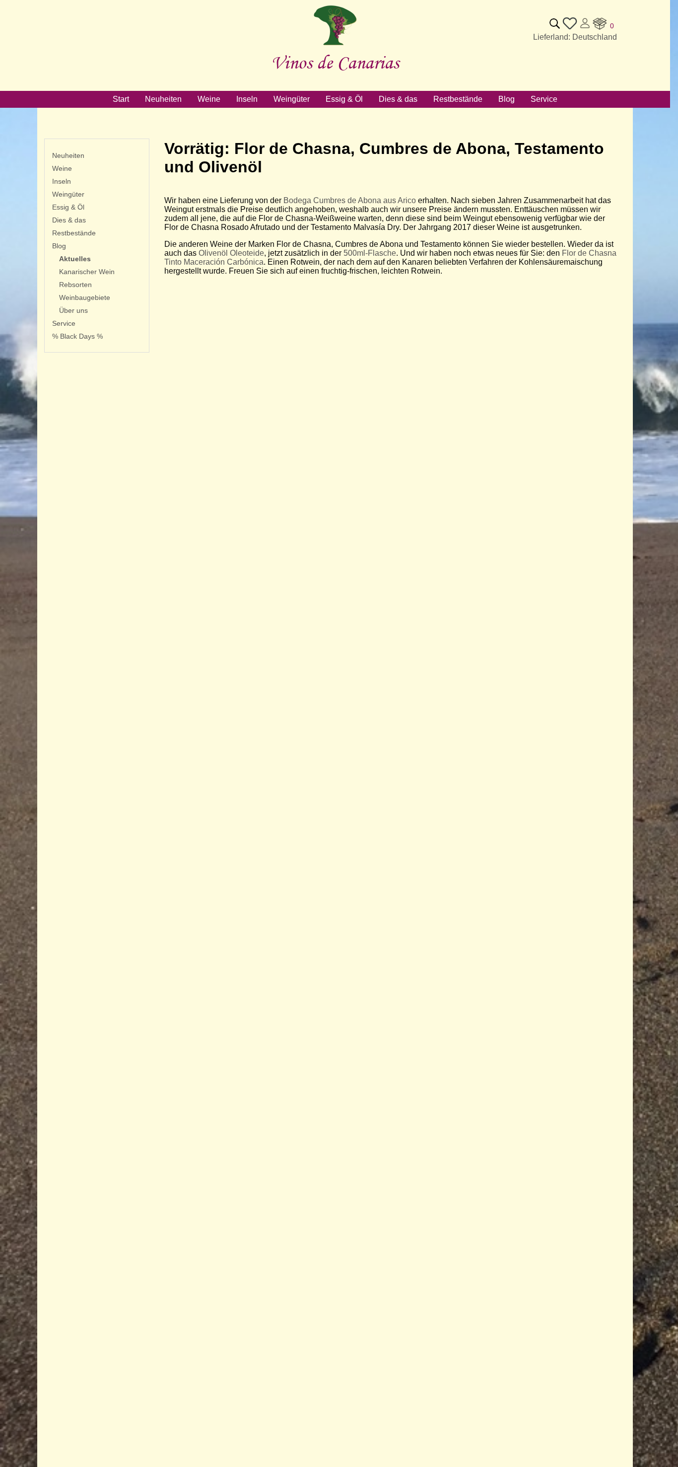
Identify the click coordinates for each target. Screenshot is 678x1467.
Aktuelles (75, 259)
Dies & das (69, 220)
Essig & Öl (68, 207)
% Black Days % (77, 336)
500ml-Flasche (369, 253)
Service (63, 323)
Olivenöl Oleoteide (231, 253)
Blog (59, 246)
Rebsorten (75, 285)
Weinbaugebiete (84, 297)
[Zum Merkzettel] (569, 28)
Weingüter (68, 194)
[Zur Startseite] (335, 45)
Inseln (61, 181)
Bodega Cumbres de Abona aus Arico (349, 200)
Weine (62, 168)
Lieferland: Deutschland (575, 37)
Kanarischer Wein (87, 272)
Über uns (73, 310)
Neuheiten (68, 155)
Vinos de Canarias (335, 62)
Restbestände (74, 233)
